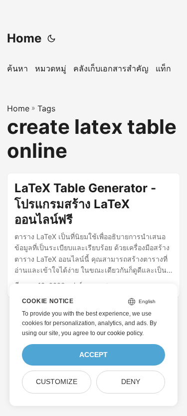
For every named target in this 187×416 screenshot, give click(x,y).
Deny (130, 382)
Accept (93, 355)
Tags (46, 108)
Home (24, 38)
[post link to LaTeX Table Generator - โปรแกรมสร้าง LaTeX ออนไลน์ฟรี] (93, 235)
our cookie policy (119, 333)
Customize (56, 382)
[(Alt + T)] (51, 38)
